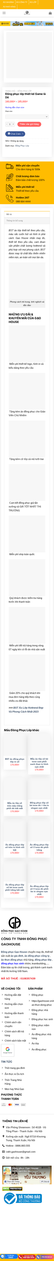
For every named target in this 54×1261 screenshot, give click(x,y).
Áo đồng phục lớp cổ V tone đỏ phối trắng (39, 847)
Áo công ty (21, 2)
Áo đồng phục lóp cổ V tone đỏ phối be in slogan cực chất (39, 890)
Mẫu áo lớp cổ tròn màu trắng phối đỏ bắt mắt (15, 805)
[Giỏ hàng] (50, 13)
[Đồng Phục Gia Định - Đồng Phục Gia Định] (27, 13)
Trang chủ (10, 91)
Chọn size (8, 111)
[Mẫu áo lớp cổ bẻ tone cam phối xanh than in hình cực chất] (39, 744)
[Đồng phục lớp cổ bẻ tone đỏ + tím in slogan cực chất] (39, 788)
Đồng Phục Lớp (25, 91)
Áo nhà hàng (9, 7)
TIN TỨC (6, 1061)
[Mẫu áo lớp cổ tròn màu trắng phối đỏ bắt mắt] (15, 788)
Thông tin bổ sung (14, 221)
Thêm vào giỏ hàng (29, 124)
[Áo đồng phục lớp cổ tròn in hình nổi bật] (15, 830)
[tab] (27, 214)
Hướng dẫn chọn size (14, 107)
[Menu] (4, 13)
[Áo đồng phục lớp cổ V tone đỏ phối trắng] (39, 830)
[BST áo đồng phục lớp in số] (15, 744)
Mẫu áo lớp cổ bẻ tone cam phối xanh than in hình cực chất (39, 763)
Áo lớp (33, 2)
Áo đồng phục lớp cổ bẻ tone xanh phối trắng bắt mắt (14, 887)
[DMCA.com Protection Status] (12, 1188)
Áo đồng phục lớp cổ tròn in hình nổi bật (14, 847)
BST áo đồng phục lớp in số (14, 760)
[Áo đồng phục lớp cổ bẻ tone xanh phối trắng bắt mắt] (15, 871)
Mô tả (9, 214)
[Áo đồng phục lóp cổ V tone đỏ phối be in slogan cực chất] (39, 872)
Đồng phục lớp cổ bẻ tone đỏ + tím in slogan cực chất (39, 805)
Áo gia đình (8, 2)
